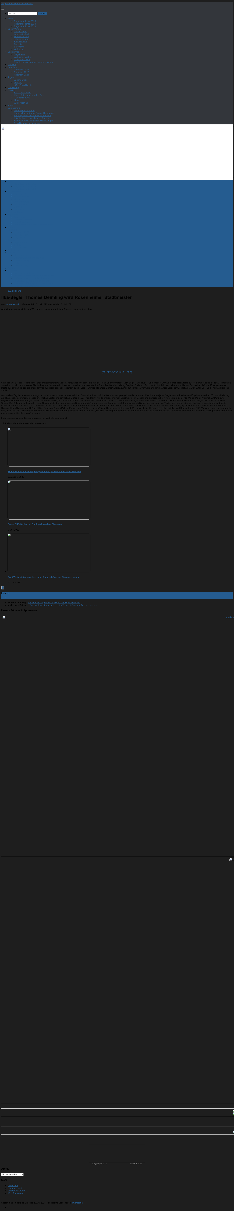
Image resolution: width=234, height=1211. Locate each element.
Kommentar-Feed (16, 1190)
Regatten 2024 (21, 74)
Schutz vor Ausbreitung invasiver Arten (33, 62)
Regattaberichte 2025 (25, 21)
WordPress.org (15, 1193)
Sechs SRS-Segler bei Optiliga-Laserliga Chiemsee (35, 524)
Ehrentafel (19, 46)
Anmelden (13, 1185)
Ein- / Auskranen (22, 92)
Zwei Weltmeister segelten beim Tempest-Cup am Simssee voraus (43, 577)
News (10, 18)
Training (18, 82)
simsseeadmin (13, 304)
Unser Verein (14, 29)
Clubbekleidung (22, 97)
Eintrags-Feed (15, 1188)
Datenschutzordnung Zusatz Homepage (34, 113)
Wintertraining (21, 102)
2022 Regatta (14, 290)
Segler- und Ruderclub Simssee (17, 3)
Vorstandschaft (21, 34)
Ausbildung (13, 87)
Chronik (18, 44)
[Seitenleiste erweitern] (2, 587)
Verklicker (19, 49)
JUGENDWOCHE (23, 85)
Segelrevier (19, 54)
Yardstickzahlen (22, 59)
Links (16, 100)
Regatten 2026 (21, 69)
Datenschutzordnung (24, 110)
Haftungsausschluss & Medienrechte (32, 115)
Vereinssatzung (21, 36)
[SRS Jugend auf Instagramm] (8, 597)
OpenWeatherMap (136, 1164)
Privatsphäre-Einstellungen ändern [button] (31, 118)
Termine (12, 64)
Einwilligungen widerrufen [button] (27, 123)
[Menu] (2, 9)
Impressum (77, 1202)
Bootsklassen (20, 41)
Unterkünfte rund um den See (29, 95)
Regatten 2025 (21, 72)
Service (11, 90)
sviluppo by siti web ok (99, 1164)
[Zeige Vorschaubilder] (117, 372)
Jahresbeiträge (21, 39)
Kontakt (11, 105)
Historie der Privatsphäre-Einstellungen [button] (33, 120)
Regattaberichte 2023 (25, 26)
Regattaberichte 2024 (25, 23)
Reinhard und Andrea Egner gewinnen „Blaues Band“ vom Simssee (44, 471)
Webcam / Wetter (23, 57)
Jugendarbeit (20, 80)
